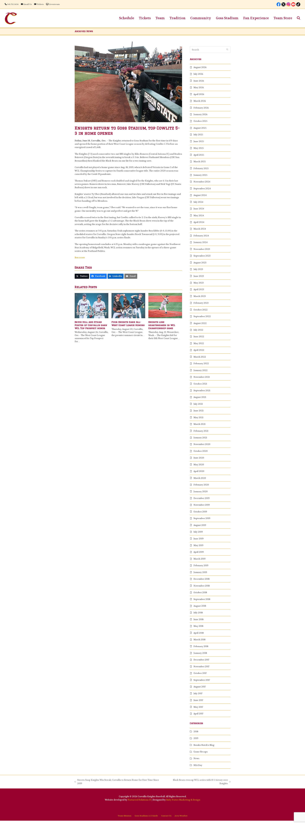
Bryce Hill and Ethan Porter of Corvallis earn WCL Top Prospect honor (91, 325)
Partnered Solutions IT (139, 799)
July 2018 (198, 612)
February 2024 (201, 235)
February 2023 (201, 303)
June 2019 (198, 538)
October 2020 (200, 451)
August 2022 (200, 323)
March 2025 (199, 161)
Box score (80, 257)
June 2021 (198, 410)
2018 (195, 731)
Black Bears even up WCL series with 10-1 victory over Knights (197, 782)
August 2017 (199, 686)
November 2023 (201, 249)
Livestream (54, 4)
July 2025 (198, 134)
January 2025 (200, 175)
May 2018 (198, 626)
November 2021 (201, 377)
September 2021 (201, 390)
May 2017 (198, 707)
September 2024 (202, 188)
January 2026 (200, 114)
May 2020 (198, 464)
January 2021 (200, 437)
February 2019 (200, 565)
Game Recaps (200, 751)
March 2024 (199, 228)
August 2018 (199, 606)
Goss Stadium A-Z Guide (146, 815)
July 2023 (198, 269)
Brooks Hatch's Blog (203, 745)
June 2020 (198, 457)
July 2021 (198, 404)
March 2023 (199, 296)
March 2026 (199, 101)
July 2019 (198, 532)
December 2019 (201, 498)
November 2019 (201, 505)
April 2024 (198, 222)
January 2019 (200, 572)
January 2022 (200, 370)
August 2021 (199, 397)
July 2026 (198, 74)
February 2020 (201, 484)
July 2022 (198, 330)
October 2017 (200, 673)
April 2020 (198, 471)
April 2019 (198, 552)
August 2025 (199, 128)
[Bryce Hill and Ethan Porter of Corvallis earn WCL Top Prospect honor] (91, 305)
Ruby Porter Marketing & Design (183, 799)
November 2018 (201, 585)
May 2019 (198, 545)
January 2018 (200, 653)
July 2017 (197, 693)
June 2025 (198, 141)
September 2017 (201, 680)
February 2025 (201, 168)
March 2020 (199, 478)
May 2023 (198, 282)
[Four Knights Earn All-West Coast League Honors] (128, 305)
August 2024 (200, 195)
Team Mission (124, 815)
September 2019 (201, 518)
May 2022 (198, 343)
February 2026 (201, 107)
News (196, 758)
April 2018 (198, 633)
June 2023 (198, 276)
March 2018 (199, 639)
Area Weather (181, 815)
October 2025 (200, 121)
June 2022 (198, 336)
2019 (195, 738)
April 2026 (198, 94)
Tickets (40, 4)
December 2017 (201, 659)
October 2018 (200, 592)
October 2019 (200, 511)
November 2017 (201, 666)
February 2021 (200, 431)
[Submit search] (227, 49)
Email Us (27, 4)
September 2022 (202, 316)
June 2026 (198, 80)
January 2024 (200, 242)
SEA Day (197, 765)
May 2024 (198, 215)
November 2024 (201, 181)
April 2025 (198, 155)
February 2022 (201, 363)
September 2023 (201, 255)
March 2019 (199, 558)
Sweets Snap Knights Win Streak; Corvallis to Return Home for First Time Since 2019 (117, 782)
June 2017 (198, 700)
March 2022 (199, 357)
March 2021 (199, 424)
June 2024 (198, 208)
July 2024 (198, 202)
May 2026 (198, 87)
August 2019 (199, 525)
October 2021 (200, 383)
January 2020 (200, 491)
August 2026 (200, 67)
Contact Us (166, 815)
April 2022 (198, 350)
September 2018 (201, 599)
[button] (299, 18)
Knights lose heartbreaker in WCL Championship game (161, 325)
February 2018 (200, 646)
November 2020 (201, 444)
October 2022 (200, 309)
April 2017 (198, 713)
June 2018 (198, 619)
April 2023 (198, 289)
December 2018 (201, 579)
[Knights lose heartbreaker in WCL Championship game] (165, 305)
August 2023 (199, 262)
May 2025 (198, 148)
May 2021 (198, 417)
